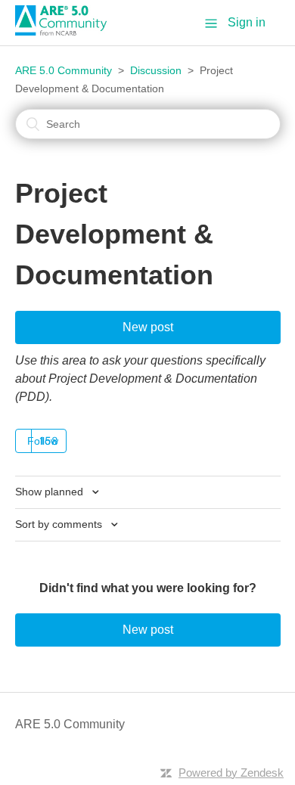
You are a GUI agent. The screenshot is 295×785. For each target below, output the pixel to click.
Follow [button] (42, 441)
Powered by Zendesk (231, 772)
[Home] (66, 31)
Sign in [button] (247, 22)
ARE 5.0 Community (63, 70)
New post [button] (148, 327)
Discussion (156, 70)
